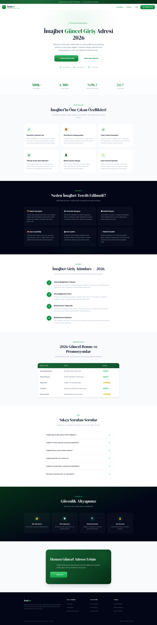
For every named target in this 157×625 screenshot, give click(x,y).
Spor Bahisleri (94, 604)
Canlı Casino (94, 607)
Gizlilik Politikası (118, 604)
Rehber (129, 7)
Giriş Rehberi (70, 607)
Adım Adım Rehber (91, 58)
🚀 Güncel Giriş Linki (66, 58)
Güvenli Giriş (149, 7)
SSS (136, 7)
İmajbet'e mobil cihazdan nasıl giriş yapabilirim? (78, 443)
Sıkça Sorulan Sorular (73, 611)
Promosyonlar (94, 611)
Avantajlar (120, 7)
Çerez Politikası (118, 611)
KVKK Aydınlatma (118, 607)
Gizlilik (121, 621)
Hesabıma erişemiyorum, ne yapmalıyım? (78, 474)
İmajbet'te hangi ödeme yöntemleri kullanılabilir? (78, 466)
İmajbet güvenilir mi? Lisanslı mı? (78, 458)
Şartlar (131, 621)
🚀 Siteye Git (58, 575)
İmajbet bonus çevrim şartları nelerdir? (78, 450)
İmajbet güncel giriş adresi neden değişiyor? (78, 435)
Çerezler (126, 621)
